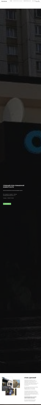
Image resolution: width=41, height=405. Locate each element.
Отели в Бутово (4, 1)
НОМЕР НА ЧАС (38, 1)
